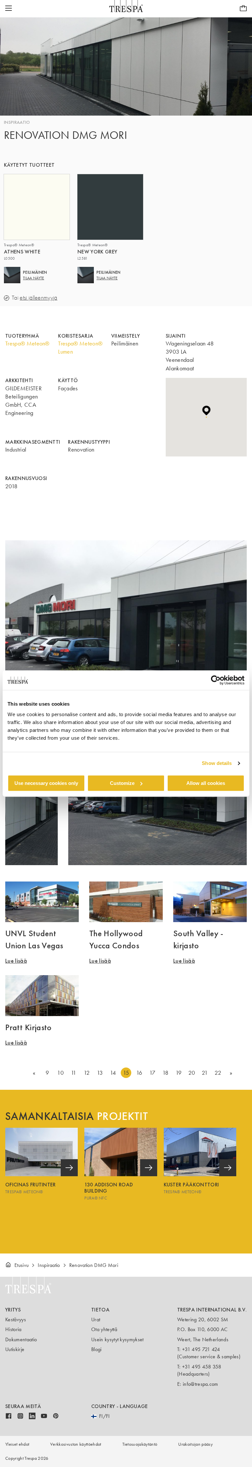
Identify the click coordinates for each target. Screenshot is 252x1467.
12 (87, 1072)
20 (191, 1072)
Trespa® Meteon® (27, 343)
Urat (95, 1319)
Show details (217, 763)
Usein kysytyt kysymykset (117, 1339)
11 (73, 1072)
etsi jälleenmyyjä (38, 297)
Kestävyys (15, 1319)
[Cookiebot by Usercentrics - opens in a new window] (215, 680)
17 (152, 1072)
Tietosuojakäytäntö (140, 1444)
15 (126, 1072)
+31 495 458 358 (201, 1367)
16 (139, 1072)
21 (205, 1072)
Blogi (96, 1349)
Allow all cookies (205, 783)
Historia (13, 1329)
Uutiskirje (14, 1349)
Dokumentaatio (21, 1339)
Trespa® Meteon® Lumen (80, 347)
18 (165, 1072)
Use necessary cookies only (46, 783)
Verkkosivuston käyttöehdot (75, 1444)
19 (179, 1072)
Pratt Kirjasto (28, 1027)
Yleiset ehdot (17, 1444)
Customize (122, 783)
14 (113, 1072)
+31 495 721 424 (201, 1349)
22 (218, 1072)
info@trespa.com (200, 1384)
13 (100, 1072)
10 (60, 1072)
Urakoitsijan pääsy (195, 1444)
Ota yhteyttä (104, 1329)
